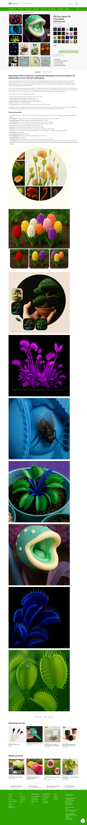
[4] (55, 41)
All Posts (44, 799)
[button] (48, 35)
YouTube (56, 799)
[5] (59, 41)
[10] (59, 29)
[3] (75, 37)
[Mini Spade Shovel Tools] (17, 734)
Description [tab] (37, 71)
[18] (67, 33)
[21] (59, 37)
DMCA (10, 802)
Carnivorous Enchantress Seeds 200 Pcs (52, 778)
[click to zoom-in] (30, 35)
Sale (32, 802)
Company (11, 796)
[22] (63, 37)
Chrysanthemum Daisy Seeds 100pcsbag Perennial (32, 778)
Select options (17, 782)
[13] (71, 29)
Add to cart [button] (16, 749)
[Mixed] (55, 45)
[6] (63, 41)
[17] (63, 33)
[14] (75, 29)
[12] (67, 29)
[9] (75, 41)
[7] (67, 41)
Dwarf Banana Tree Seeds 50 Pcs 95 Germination (70, 778)
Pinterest (56, 798)
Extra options (11, 743)
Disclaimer (11, 804)
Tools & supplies (34, 799)
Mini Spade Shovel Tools (14, 744)
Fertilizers (46, 743)
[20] (55, 37)
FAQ (21, 802)
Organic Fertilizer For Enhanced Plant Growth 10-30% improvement (52, 745)
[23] (67, 37)
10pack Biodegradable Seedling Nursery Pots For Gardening (69, 745)
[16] (59, 33)
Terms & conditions (13, 801)
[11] (63, 29)
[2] (75, 33)
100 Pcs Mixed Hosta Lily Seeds (15, 777)
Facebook (56, 796)
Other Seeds (14, 12)
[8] (71, 41)
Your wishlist (22, 799)
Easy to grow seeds (35, 796)
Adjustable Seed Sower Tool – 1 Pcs (34, 743)
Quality (10, 798)
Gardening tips (46, 798)
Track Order (22, 796)
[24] (71, 37)
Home (10, 12)
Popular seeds (34, 798)
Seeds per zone (34, 801)
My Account (22, 798)
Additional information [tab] (47, 71)
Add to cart (68, 51)
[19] (71, 33)
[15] (55, 33)
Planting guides (46, 796)
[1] (55, 29)
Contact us (22, 801)
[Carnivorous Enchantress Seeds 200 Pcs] (52, 767)
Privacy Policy (12, 799)
